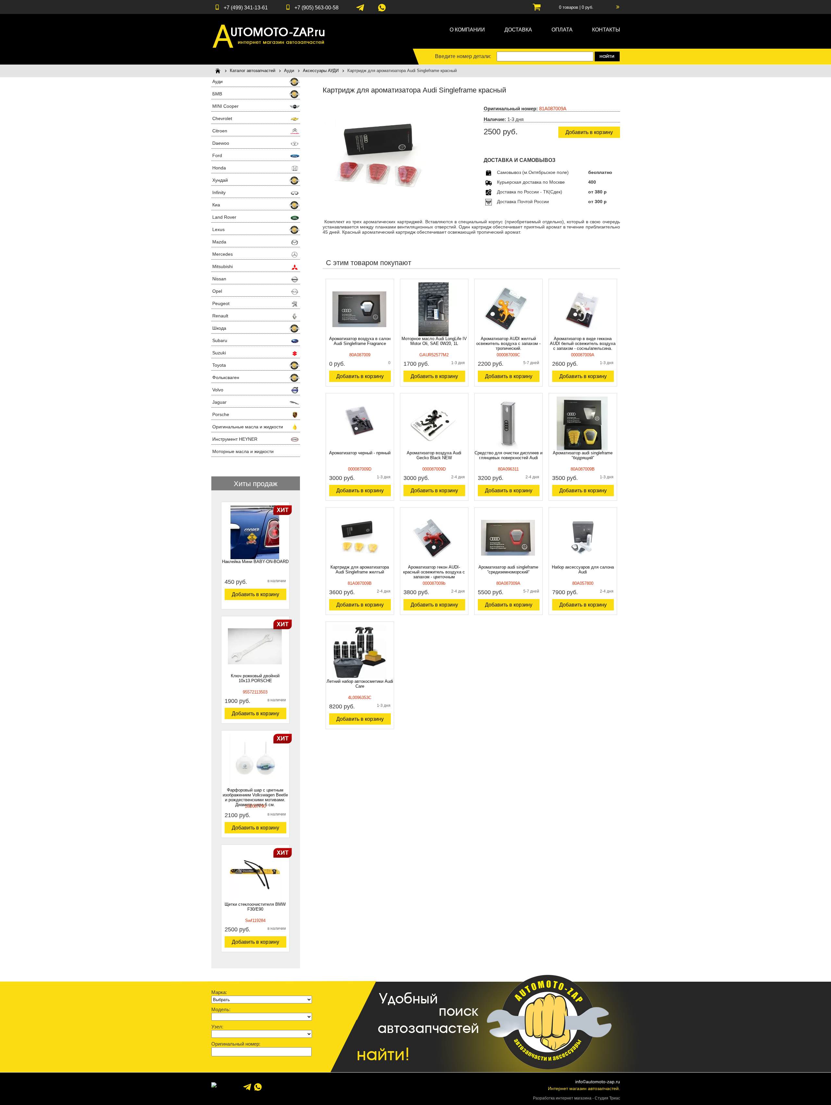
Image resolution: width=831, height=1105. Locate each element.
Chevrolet (222, 118)
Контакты (606, 29)
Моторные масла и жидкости (243, 451)
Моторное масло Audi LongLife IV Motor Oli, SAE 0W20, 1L (434, 341)
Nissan (219, 278)
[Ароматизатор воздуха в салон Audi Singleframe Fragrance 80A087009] (359, 334)
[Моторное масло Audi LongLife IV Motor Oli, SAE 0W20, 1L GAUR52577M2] (434, 334)
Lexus (218, 229)
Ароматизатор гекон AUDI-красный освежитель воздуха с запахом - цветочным (434, 572)
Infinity (219, 192)
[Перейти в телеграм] (360, 10)
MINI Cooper (225, 106)
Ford (217, 155)
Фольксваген (225, 377)
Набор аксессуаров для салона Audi (583, 569)
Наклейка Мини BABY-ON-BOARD (255, 561)
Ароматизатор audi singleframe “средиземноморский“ (508, 569)
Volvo (217, 389)
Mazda (219, 241)
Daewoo (220, 143)
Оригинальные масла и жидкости (247, 426)
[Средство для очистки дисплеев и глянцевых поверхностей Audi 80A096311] (508, 448)
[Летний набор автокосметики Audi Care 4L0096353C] (359, 677)
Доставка (518, 29)
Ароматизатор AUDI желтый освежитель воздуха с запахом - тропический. (508, 343)
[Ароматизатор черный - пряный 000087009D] (359, 448)
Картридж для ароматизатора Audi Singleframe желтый (359, 569)
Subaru (219, 340)
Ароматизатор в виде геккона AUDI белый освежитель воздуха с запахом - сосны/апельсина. (582, 343)
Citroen (219, 130)
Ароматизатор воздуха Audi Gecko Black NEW (434, 455)
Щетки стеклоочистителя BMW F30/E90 (255, 907)
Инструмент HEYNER (234, 439)
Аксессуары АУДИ (321, 70)
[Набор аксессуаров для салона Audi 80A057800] (582, 563)
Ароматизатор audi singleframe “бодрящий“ (583, 455)
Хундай (220, 180)
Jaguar (219, 402)
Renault (220, 315)
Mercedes (222, 254)
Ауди (289, 70)
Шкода (219, 328)
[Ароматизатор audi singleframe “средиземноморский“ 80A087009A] (508, 563)
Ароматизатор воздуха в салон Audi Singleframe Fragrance (360, 341)
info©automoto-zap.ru (597, 1081)
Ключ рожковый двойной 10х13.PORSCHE (255, 678)
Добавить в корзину (255, 594)
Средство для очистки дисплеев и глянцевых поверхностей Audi (508, 455)
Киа (216, 204)
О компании (467, 29)
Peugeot (220, 303)
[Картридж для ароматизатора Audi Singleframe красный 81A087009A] (379, 212)
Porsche (220, 414)
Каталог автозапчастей (252, 70)
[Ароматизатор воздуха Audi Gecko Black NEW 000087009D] (434, 448)
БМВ (217, 93)
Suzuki (219, 352)
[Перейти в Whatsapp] (382, 10)
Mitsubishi (222, 266)
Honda (219, 167)
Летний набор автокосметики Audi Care (360, 684)
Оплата (562, 29)
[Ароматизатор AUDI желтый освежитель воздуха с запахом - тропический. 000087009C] (508, 334)
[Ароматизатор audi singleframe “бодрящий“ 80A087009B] (582, 448)
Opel (217, 291)
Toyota (219, 365)
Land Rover (224, 217)
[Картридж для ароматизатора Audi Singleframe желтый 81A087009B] (359, 563)
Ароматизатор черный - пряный (360, 452)
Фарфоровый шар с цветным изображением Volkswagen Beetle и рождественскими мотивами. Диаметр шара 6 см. (255, 797)
